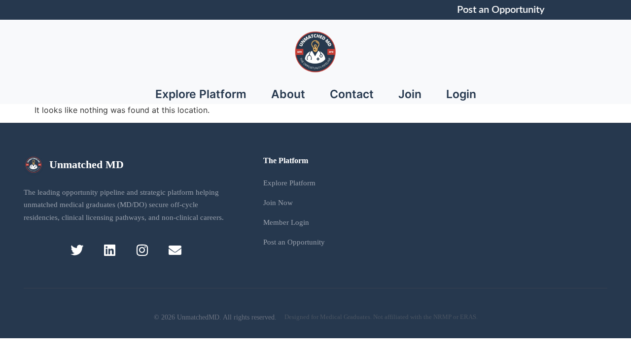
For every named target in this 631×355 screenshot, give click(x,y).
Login (461, 94)
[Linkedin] (110, 250)
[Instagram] (142, 250)
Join (409, 94)
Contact (352, 94)
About (288, 94)
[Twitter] (77, 250)
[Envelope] (175, 250)
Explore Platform (200, 94)
